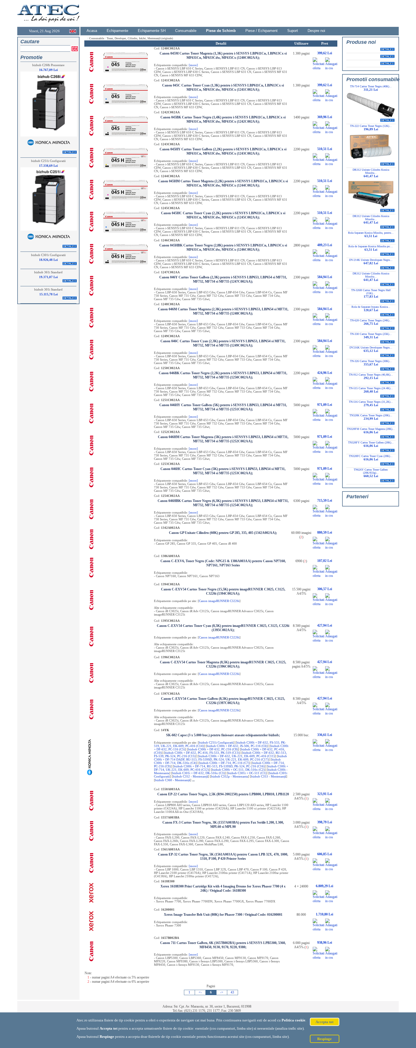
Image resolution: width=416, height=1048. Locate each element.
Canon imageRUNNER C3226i (219, 601)
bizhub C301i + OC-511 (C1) (247, 773)
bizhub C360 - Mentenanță (172, 780)
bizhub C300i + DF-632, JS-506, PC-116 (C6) (237, 746)
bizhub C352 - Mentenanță (190, 776)
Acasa (92, 31)
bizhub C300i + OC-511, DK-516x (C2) (238, 769)
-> (221, 992)
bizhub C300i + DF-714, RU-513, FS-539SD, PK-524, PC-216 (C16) (219, 766)
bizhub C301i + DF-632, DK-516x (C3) (198, 773)
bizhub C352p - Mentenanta (229, 776)
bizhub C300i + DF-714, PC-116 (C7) (224, 763)
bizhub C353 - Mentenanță (268, 776)
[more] (193, 65)
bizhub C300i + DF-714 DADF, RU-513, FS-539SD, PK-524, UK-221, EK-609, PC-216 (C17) (220, 757)
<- (200, 992)
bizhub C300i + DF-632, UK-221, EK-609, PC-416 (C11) (237, 756)
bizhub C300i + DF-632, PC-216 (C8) (213, 749)
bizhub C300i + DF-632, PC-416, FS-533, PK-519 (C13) (202, 752)
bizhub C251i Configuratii (216, 742)
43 (232, 992)
